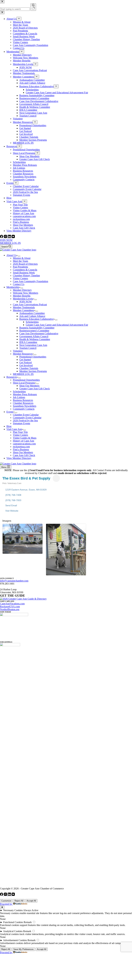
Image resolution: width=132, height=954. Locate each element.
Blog (8, 426)
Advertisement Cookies (15, 940)
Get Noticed (25, 362)
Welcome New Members (25, 293)
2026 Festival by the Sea (25, 420)
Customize (6, 901)
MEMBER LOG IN (10, 243)
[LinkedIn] (10, 237)
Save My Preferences (23, 949)
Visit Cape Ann (14, 429)
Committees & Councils (25, 269)
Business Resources (23, 400)
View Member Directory (18, 458)
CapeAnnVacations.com (12, 603)
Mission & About (21, 258)
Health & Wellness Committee (34, 339)
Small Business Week (24, 272)
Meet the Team (20, 261)
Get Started (25, 359)
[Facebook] (2, 237)
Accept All (31, 901)
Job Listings (19, 397)
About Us (11, 255)
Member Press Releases (25, 394)
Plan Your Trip (20, 432)
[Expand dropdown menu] (19, 256)
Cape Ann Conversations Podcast (30, 304)
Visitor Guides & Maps (24, 437)
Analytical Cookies (13, 931)
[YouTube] (13, 237)
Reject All (18, 901)
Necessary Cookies (13, 910)
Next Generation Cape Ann (33, 345)
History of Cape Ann (23, 440)
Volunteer (18, 351)
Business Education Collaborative (36, 319)
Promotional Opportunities (32, 356)
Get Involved (26, 365)
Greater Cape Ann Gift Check (34, 388)
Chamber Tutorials (28, 368)
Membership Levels (23, 298)
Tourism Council (27, 348)
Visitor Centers (20, 278)
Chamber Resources (23, 403)
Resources (11, 377)
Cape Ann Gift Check (24, 455)
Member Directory (22, 290)
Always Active (30, 910)
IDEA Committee (28, 342)
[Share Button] (56, 478)
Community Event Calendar (27, 417)
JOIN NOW (6, 240)
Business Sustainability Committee (36, 327)
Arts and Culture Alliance (32, 316)
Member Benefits (21, 295)
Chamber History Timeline (26, 275)
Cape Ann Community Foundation (30, 281)
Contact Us (18, 284)
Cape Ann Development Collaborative (38, 333)
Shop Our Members (29, 385)
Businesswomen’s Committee (34, 330)
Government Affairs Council (33, 336)
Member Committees (23, 310)
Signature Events (21, 423)
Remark (28, 922)
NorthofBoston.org (9, 609)
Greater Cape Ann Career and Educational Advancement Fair (57, 324)
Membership (12, 287)
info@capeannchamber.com (14, 580)
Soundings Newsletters (24, 406)
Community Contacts (23, 408)
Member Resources (23, 353)
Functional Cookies (13, 922)
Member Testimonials (24, 307)
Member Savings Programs (33, 371)
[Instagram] (6, 237)
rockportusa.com (21, 446)
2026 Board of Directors (25, 264)
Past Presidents (20, 266)
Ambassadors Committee (32, 313)
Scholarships (32, 322)
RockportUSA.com (10, 606)
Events (9, 411)
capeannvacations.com (24, 443)
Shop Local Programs (24, 382)
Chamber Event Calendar (26, 414)
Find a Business (21, 449)
